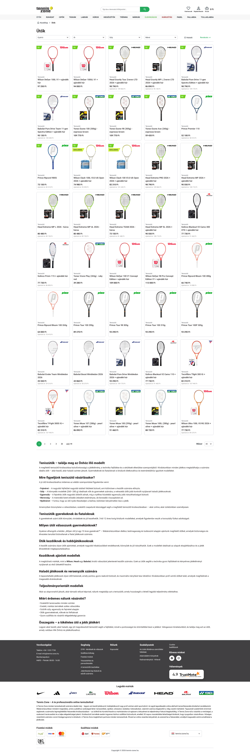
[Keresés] (144, 9)
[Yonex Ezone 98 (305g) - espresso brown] (125, 108)
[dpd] (85, 734)
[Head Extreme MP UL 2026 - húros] (89, 206)
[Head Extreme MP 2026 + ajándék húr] (197, 157)
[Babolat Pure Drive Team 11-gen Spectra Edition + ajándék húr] (53, 108)
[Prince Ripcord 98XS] (53, 157)
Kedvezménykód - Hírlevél (150, 660)
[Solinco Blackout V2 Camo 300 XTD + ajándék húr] (197, 206)
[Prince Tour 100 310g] (161, 304)
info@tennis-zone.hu (50, 654)
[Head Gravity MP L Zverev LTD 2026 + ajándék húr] (161, 59)
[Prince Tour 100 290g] (89, 304)
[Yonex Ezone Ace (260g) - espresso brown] (161, 108)
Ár (74, 37)
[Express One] (105, 734)
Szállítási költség (87, 653)
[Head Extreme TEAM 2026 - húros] (125, 206)
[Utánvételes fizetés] (40, 741)
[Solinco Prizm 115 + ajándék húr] (53, 255)
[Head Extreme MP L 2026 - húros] (53, 206)
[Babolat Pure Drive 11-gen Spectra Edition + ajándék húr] (197, 59)
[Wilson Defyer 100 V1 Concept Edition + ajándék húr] (125, 255)
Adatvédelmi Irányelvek (149, 656)
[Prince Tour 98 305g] (125, 304)
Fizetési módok (87, 657)
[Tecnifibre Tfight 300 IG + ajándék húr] (197, 354)
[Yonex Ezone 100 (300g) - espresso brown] (89, 108)
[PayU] (40, 734)
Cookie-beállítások (171, 646)
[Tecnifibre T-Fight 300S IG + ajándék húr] (53, 403)
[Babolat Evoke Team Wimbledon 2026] (53, 354)
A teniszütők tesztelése (90, 667)
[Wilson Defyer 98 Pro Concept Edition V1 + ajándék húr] (161, 255)
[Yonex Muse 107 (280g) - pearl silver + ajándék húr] (89, 403)
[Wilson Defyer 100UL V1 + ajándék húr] (89, 59)
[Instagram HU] (178, 658)
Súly (111, 37)
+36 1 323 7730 (51, 2)
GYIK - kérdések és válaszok (92, 649)
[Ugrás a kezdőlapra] (44, 9)
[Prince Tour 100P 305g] (197, 304)
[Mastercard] (61, 734)
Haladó (189, 38)
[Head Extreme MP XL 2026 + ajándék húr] (161, 206)
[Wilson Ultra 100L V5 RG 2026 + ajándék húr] (197, 403)
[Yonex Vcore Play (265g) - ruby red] (89, 255)
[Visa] (51, 734)
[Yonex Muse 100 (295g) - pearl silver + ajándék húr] (125, 403)
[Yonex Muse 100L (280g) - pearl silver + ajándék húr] (161, 403)
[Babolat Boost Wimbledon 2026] (89, 354)
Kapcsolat (114, 649)
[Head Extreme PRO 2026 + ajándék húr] (161, 157)
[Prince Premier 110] (197, 108)
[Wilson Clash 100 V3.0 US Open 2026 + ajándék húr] (125, 157)
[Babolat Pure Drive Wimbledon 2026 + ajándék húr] (125, 354)
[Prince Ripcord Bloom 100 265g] (53, 304)
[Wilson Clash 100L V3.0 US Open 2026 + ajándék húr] (89, 157)
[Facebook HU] (171, 658)
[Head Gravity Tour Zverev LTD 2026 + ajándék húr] (125, 59)
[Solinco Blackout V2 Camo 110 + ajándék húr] (161, 354)
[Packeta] (95, 734)
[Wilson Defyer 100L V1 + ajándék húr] (53, 59)
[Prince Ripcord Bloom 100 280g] (197, 255)
